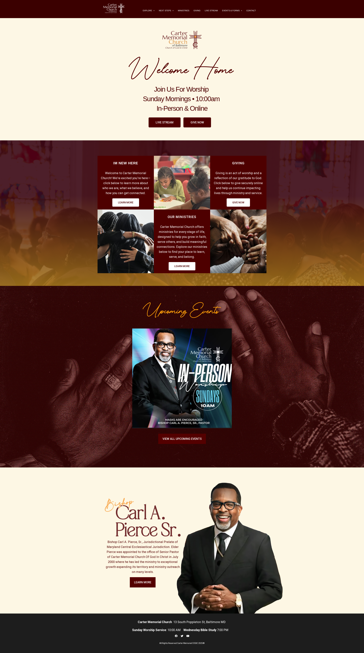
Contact (251, 10)
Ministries (183, 10)
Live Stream (211, 10)
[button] (165, 122)
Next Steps (165, 10)
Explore (147, 10)
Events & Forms (231, 10)
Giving (197, 10)
